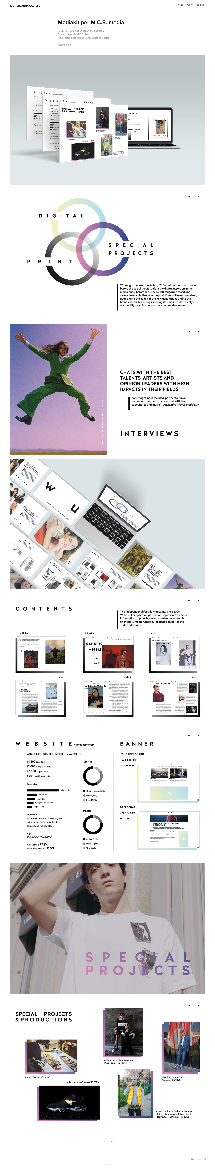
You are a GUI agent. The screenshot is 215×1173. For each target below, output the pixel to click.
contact (201, 5)
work (180, 5)
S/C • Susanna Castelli (25, 6)
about (190, 5)
